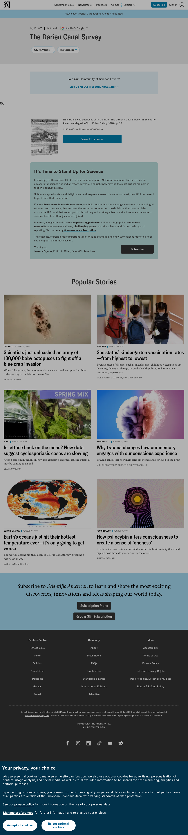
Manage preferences (18, 812)
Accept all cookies (20, 825)
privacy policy (24, 804)
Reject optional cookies (58, 825)
